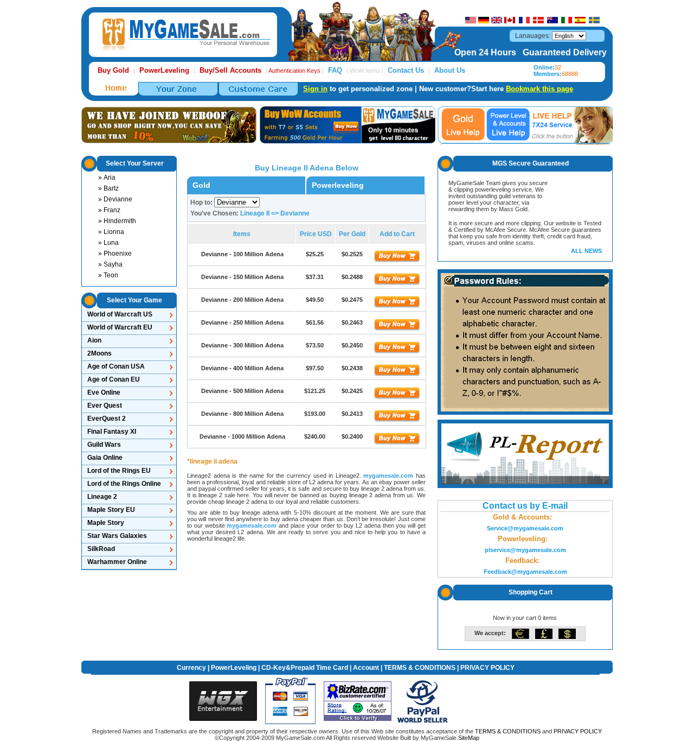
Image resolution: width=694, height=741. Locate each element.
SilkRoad (101, 549)
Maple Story (105, 523)
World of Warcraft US (119, 314)
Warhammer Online (117, 562)
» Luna (108, 242)
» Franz (109, 210)
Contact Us (406, 70)
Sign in (315, 89)
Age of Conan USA (116, 366)
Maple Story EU (111, 510)
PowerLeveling (233, 668)
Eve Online (103, 392)
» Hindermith (117, 221)
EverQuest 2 (106, 418)
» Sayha (110, 264)
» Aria (106, 177)
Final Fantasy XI (111, 431)
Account (366, 668)
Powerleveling (338, 185)
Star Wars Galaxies (117, 536)
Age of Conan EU (113, 379)
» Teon (108, 275)
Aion (94, 340)
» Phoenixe (115, 253)
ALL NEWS (586, 251)
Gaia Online (105, 457)
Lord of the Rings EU (119, 470)
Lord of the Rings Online (124, 483)
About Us (449, 70)
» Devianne (115, 199)
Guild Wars (104, 444)
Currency (191, 668)
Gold (201, 185)
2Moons (99, 353)
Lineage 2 (102, 497)
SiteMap (468, 737)
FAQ (335, 70)
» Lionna (111, 232)
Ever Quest (104, 405)
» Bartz (108, 188)
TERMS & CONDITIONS (419, 668)
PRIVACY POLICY (487, 668)
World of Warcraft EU (119, 327)
